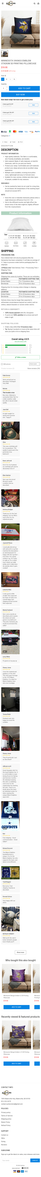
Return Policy (5, 1122)
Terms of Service (7, 1116)
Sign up (35, 1160)
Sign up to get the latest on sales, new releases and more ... (20, 1155)
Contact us (4, 1135)
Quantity (4, 84)
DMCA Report (16, 1168)
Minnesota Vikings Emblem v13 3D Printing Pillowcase (16, 1053)
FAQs (3, 1138)
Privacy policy (5, 1112)
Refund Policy (5, 1125)
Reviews (4, 1145)
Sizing (3, 1141)
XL (14, 79)
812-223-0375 (6, 1101)
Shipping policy (6, 1119)
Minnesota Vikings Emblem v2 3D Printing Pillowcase (16, 996)
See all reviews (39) (20, 341)
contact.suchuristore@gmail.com (12, 1104)
